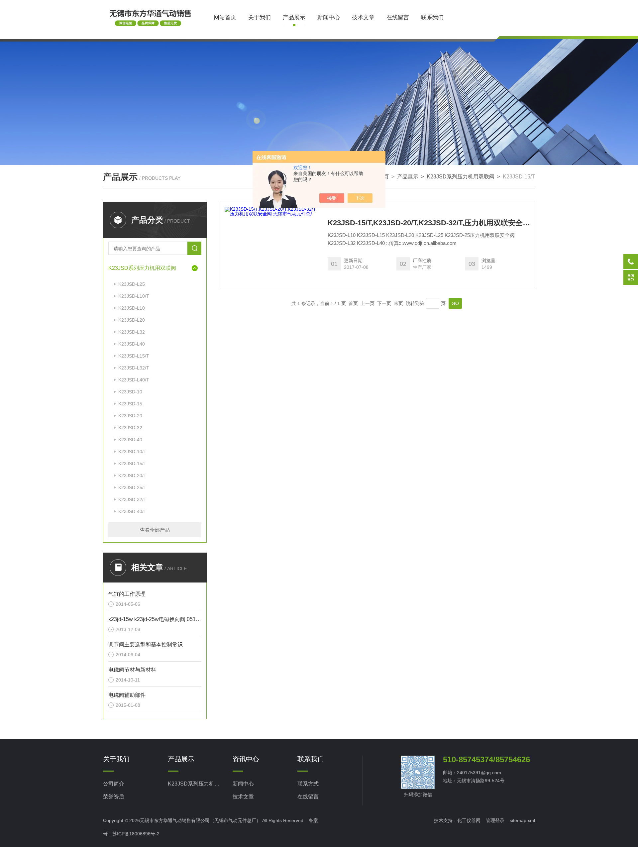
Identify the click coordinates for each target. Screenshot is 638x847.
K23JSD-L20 (131, 320)
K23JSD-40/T (132, 511)
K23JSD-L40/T (133, 379)
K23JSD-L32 (131, 332)
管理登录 (495, 820)
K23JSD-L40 (131, 344)
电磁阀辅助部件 (127, 695)
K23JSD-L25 (131, 284)
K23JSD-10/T (132, 451)
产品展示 (294, 17)
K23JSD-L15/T (133, 356)
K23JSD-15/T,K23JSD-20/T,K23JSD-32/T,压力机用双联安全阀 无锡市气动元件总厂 (429, 223)
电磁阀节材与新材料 (132, 670)
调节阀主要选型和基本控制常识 (145, 644)
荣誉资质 (113, 796)
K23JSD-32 (130, 427)
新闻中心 (328, 17)
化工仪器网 (468, 820)
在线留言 (397, 17)
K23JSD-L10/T (133, 296)
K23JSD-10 (130, 391)
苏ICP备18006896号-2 (136, 833)
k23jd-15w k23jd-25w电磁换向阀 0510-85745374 (154, 619)
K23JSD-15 (130, 403)
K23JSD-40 (130, 439)
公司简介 (113, 784)
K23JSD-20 (130, 415)
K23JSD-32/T (132, 499)
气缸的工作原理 (127, 594)
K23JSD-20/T (132, 475)
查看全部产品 (155, 530)
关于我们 (259, 17)
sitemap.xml (522, 820)
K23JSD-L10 (131, 308)
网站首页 (225, 17)
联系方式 (308, 784)
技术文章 (363, 17)
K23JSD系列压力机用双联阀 (460, 176)
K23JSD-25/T (132, 487)
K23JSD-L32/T (133, 368)
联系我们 (432, 17)
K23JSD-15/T (132, 463)
